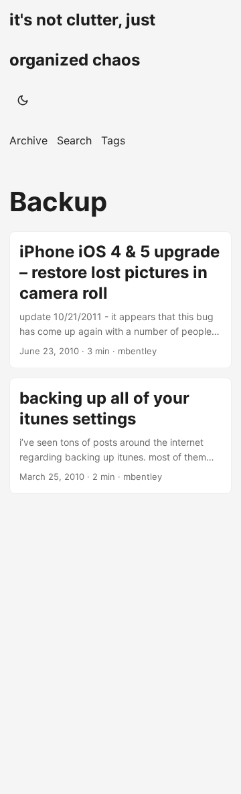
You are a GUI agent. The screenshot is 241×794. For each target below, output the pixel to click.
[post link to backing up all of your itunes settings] (120, 435)
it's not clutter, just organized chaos (82, 40)
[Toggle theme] (23, 100)
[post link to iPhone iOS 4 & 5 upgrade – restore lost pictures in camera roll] (120, 300)
